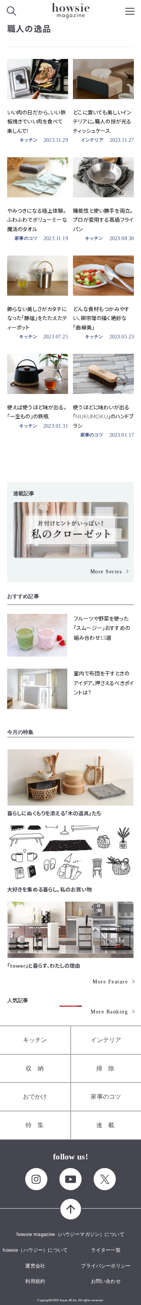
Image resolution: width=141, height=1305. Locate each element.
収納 (38, 1068)
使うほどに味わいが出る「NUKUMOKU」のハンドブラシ (103, 416)
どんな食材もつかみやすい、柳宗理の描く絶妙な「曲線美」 (101, 318)
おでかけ (35, 1096)
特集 (38, 1125)
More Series (106, 571)
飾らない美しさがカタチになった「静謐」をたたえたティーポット (37, 318)
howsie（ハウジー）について (35, 1250)
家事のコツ (26, 238)
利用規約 (35, 1281)
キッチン (29, 140)
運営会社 (35, 1266)
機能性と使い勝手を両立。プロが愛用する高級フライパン (103, 219)
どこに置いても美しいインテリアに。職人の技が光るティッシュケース (102, 121)
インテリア (92, 140)
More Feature (110, 982)
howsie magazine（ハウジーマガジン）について (70, 1234)
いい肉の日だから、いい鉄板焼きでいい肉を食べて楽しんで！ (36, 121)
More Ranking (109, 1012)
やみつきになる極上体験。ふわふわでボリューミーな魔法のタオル (37, 219)
